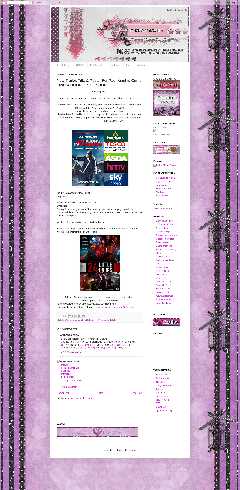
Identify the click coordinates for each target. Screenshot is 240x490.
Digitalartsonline (164, 181)
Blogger (133, 450)
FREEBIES (60, 65)
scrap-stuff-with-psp (165, 299)
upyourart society (164, 410)
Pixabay (160, 192)
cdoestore (161, 382)
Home (100, 393)
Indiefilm (113, 320)
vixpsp (159, 306)
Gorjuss (159, 389)
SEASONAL (96, 65)
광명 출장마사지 (108, 348)
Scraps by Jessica (164, 285)
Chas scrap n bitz (164, 221)
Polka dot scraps (164, 281)
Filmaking (140, 65)
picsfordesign (162, 400)
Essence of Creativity (166, 249)
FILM (127, 65)
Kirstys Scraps (163, 267)
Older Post (137, 393)
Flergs (159, 253)
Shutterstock (162, 196)
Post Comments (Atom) (81, 398)
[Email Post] (64, 316)
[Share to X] (77, 316)
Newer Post (63, 393)
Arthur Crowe (162, 375)
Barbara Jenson (163, 378)
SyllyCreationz (163, 289)
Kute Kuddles (162, 271)
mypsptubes (162, 396)
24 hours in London (73, 320)
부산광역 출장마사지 (85, 348)
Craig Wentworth (164, 385)
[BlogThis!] (73, 316)
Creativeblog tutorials (166, 178)
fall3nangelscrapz (164, 296)
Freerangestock (163, 188)
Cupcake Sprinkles (165, 239)
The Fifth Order (163, 292)
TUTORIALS (78, 65)
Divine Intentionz (164, 246)
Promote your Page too (163, 134)
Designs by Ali (163, 242)
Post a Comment (69, 387)
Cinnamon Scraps (164, 224)
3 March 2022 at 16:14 (72, 352)
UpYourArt (161, 407)
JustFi (159, 264)
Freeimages (161, 185)
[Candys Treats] (154, 131)
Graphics (114, 65)
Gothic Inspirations (165, 260)
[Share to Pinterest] (83, 316)
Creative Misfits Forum (166, 235)
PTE (158, 403)
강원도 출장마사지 (118, 345)
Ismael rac (161, 392)
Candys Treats (159, 128)
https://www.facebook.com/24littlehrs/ (113, 307)
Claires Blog (162, 228)
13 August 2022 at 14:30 (72, 380)
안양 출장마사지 (87, 345)
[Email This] (70, 316)
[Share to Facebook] (80, 316)
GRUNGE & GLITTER (166, 257)
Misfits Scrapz (162, 274)
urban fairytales (163, 303)
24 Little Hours (88, 320)
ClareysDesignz (163, 231)
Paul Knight (161, 278)
